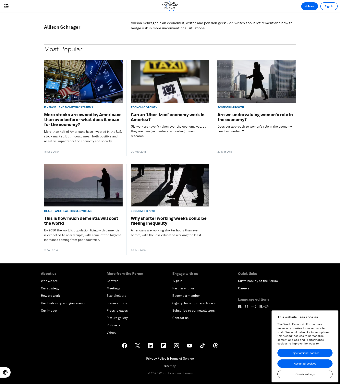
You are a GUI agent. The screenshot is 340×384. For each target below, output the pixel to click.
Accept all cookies (305, 363)
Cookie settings (305, 374)
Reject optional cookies (305, 353)
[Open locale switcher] (5, 372)
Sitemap (170, 366)
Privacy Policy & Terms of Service (170, 358)
